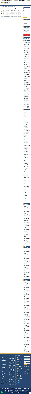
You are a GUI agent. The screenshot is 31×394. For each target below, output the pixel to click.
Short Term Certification (26, 30)
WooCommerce (25, 198)
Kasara (17, 390)
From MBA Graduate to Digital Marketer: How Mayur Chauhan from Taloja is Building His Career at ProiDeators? (27, 45)
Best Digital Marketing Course (22, 0)
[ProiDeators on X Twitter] (18, 382)
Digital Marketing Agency (19, 368)
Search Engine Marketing (26, 176)
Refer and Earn (12, 388)
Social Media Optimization (26, 187)
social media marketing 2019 (15, 16)
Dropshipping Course (26, 135)
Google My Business (26, 147)
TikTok (25, 190)
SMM (24, 183)
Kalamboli (15, 391)
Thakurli (9, 391)
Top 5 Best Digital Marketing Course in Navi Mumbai (19, 371)
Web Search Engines (26, 195)
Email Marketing (3, 373)
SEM (24, 179)
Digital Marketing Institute (26, 133)
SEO (24, 181)
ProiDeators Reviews (19, 366)
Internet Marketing (26, 155)
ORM (24, 171)
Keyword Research (26, 157)
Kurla (24, 390)
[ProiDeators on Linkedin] (19, 382)
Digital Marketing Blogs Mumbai (11, 392)
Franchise (2, 378)
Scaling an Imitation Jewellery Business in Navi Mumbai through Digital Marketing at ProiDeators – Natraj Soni (12, 371)
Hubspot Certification (26, 152)
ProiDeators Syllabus (21, 388)
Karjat (15, 390)
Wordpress (25, 199)
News (26, 5)
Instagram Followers (26, 154)
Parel (26, 390)
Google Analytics (25, 144)
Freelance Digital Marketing (27, 138)
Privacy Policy (8, 388)
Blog (24, 118)
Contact (20, 5)
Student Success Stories (4, 381)
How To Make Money (26, 151)
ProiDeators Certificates (26, 388)
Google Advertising (26, 142)
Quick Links (28, 0)
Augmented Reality (26, 114)
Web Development (26, 194)
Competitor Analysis (26, 122)
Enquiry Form (18, 364)
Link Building (25, 159)
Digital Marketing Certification (27, 130)
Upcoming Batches (3, 379)
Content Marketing (26, 124)
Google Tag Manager (26, 149)
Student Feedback (3, 383)
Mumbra (5, 390)
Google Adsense (25, 141)
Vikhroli (22, 390)
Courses (4, 5)
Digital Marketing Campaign (27, 129)
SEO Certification (3, 363)
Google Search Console (26, 148)
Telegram (25, 189)
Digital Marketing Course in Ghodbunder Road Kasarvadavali (27, 277)
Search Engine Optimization (27, 177)
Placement (24, 5)
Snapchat (25, 185)
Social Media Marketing (26, 186)
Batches (15, 5)
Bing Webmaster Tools (26, 117)
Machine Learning (26, 162)
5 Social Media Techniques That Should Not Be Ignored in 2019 (10, 8)
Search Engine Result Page (26, 178)
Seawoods (4, 391)
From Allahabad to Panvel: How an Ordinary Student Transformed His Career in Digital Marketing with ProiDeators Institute (26, 88)
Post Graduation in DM (26, 31)
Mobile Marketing (26, 164)
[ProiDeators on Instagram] (16, 383)
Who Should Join (8, 5)
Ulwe (10, 391)
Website (25, 196)
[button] (2, 392)
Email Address (25, 21)
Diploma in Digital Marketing (27, 28)
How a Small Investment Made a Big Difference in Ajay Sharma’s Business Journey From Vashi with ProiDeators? (11, 377)
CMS (24, 121)
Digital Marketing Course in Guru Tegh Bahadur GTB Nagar (27, 234)
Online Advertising (26, 165)
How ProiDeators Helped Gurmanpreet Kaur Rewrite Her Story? (26, 96)
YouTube (25, 200)
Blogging (25, 119)
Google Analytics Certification (27, 145)
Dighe (12, 391)
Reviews (12, 5)
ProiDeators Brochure (16, 388)
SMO (24, 184)
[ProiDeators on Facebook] (16, 382)
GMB (24, 139)
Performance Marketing (26, 173)
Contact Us (3, 377)
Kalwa (3, 390)
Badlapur (8, 390)
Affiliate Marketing (26, 111)
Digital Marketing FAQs (4, 382)
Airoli (27, 390)
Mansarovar (20, 391)
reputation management (5, 16)
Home (2, 5)
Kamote (6, 391)
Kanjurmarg (20, 390)
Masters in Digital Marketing (27, 27)
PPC (24, 174)
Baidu (24, 115)
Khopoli (13, 390)
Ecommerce (25, 136)
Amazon (25, 112)
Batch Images (3, 376)
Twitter (25, 192)
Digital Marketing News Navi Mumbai (19, 392)
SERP (24, 182)
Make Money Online (26, 163)
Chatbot (25, 120)
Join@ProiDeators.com (9, 0)
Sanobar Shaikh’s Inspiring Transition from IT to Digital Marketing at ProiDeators (27, 54)
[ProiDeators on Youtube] (20, 382)
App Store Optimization (26, 113)
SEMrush (25, 180)
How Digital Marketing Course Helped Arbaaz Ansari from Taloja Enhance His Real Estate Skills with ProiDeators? (27, 77)
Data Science (25, 126)
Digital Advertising (26, 127)
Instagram (25, 153)
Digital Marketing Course (26, 132)
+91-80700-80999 (3, 0)
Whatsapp (25, 197)
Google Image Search (26, 146)
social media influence (10, 16)
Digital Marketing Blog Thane (25, 391)
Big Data (25, 116)
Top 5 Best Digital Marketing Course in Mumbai (19, 373)
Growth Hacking (25, 150)
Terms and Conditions (4, 388)
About (17, 5)
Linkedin (25, 160)
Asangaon (11, 390)
